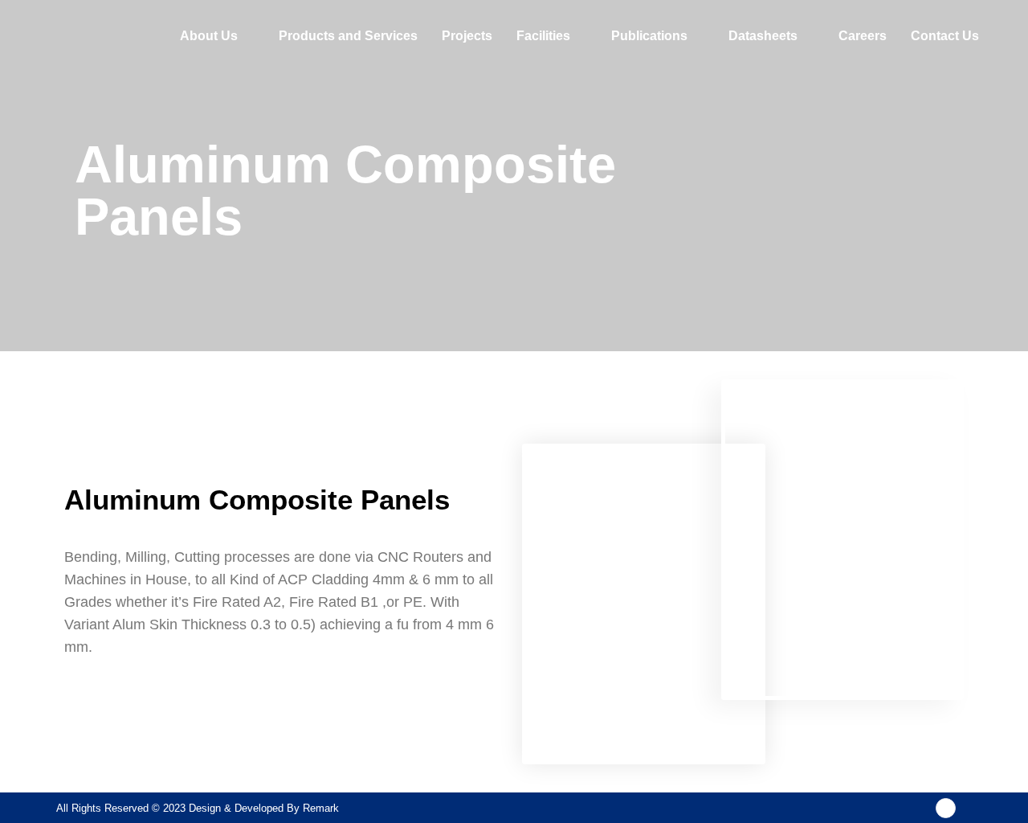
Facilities (543, 36)
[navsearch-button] (1011, 36)
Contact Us (945, 36)
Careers (862, 36)
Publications (649, 36)
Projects (467, 36)
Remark (321, 808)
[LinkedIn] (946, 808)
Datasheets (763, 36)
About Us (209, 36)
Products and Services (348, 36)
